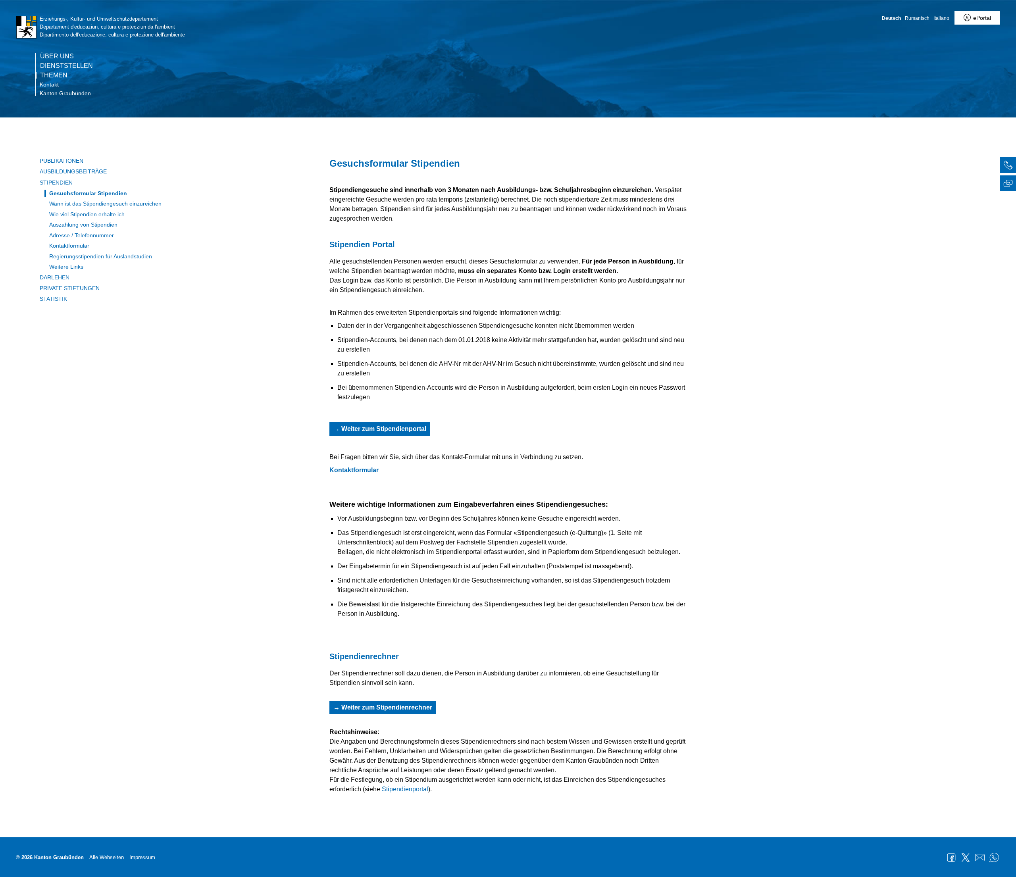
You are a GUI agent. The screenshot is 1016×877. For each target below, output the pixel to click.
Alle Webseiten (106, 857)
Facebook (951, 858)
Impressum (142, 857)
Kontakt (49, 84)
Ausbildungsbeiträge (73, 171)
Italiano (941, 18)
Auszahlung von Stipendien (83, 224)
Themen (53, 75)
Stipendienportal (405, 789)
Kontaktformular (69, 245)
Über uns (57, 56)
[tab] (1008, 166)
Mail (980, 858)
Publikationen (61, 161)
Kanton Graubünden (65, 93)
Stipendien (56, 182)
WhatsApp (994, 858)
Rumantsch (917, 18)
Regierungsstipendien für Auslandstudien (100, 256)
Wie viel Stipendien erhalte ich (87, 214)
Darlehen (54, 277)
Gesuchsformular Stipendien (88, 193)
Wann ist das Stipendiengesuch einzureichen (105, 203)
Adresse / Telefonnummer (81, 235)
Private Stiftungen (70, 288)
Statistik (53, 299)
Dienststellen (66, 66)
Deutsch (891, 18)
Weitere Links (66, 266)
